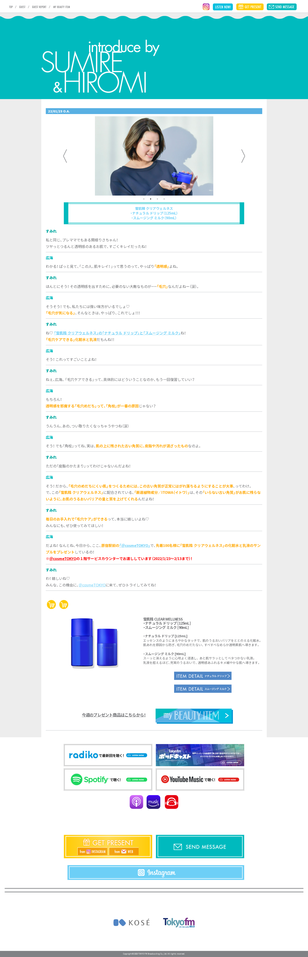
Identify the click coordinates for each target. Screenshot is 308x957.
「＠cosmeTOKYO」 (134, 545)
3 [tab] (157, 199)
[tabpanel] (154, 156)
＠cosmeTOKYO (62, 558)
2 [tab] (150, 199)
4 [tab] (164, 199)
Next (243, 156)
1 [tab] (144, 199)
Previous (65, 156)
